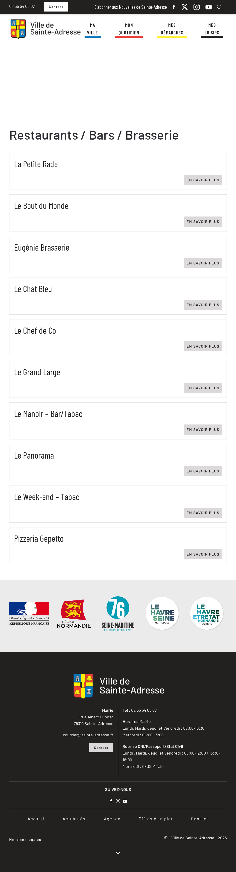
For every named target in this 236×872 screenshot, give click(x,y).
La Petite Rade (36, 163)
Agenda (112, 819)
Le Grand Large (37, 371)
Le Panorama (34, 455)
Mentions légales (25, 839)
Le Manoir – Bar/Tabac (48, 413)
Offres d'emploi (156, 819)
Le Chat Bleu (33, 288)
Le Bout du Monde (41, 205)
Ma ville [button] (92, 28)
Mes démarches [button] (172, 28)
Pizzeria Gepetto (39, 538)
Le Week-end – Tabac (47, 496)
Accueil (36, 819)
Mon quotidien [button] (129, 28)
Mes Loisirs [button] (212, 28)
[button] (219, 7)
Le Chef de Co (35, 330)
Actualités (74, 819)
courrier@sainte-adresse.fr (88, 734)
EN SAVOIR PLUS (202, 180)
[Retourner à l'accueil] (45, 29)
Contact (56, 7)
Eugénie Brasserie (41, 247)
